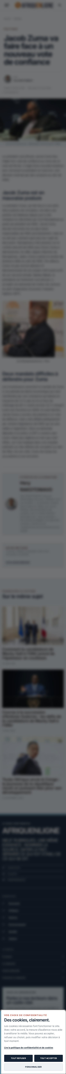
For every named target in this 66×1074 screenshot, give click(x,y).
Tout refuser (18, 1058)
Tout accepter (48, 1058)
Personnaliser (33, 1067)
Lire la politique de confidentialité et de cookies (28, 1047)
